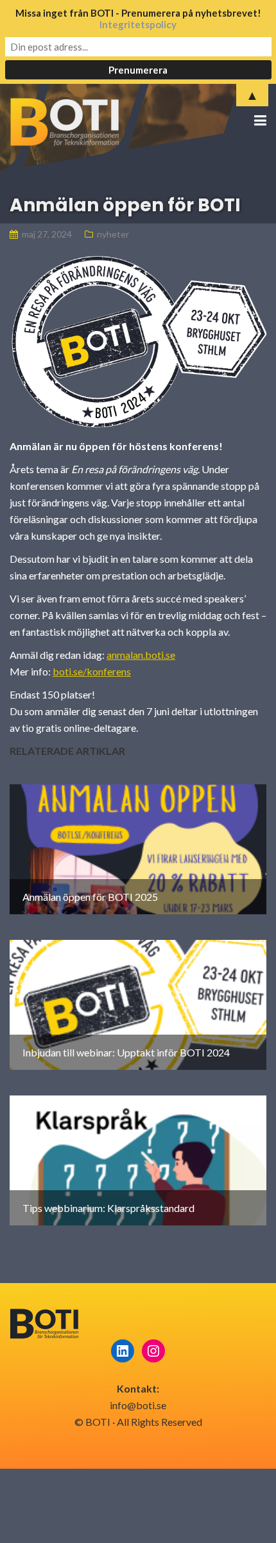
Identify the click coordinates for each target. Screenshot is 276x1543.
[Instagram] (153, 1350)
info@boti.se (138, 1405)
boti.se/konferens (92, 671)
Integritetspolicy (138, 24)
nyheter (113, 234)
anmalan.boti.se (141, 655)
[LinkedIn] (122, 1350)
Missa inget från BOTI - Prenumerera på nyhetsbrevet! (138, 18)
